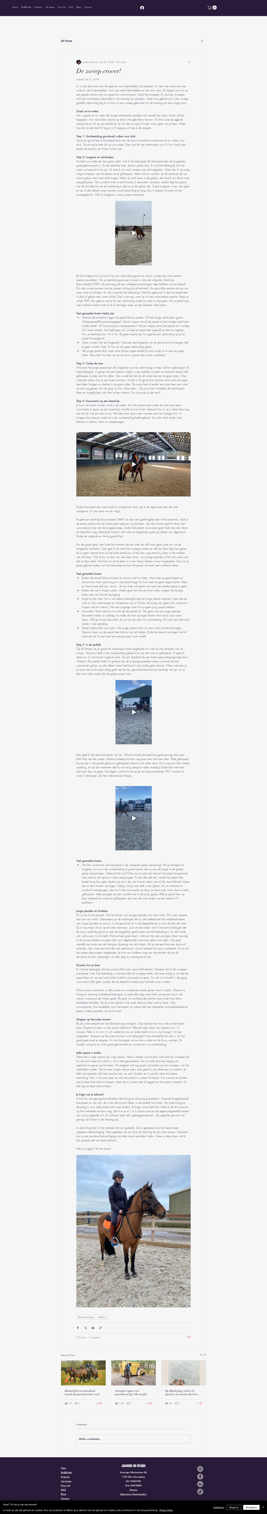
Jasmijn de (129, 1465)
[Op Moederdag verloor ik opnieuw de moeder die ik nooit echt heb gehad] (183, 1372)
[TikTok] (200, 1492)
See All (203, 1354)
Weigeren (234, 1507)
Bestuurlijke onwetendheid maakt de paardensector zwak (82, 1392)
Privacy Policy (166, 1510)
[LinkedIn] (200, 1484)
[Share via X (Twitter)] (85, 1327)
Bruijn (141, 1465)
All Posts (66, 41)
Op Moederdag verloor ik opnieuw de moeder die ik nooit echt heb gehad (183, 1392)
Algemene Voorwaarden (133, 1494)
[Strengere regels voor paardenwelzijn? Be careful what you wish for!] (133, 1372)
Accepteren (251, 1507)
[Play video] (133, 233)
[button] (212, 7)
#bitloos (102, 1317)
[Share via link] (100, 1327)
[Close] (263, 1507)
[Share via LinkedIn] (92, 1327)
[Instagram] (200, 1469)
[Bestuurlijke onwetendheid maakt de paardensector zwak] (83, 1372)
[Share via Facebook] (77, 1327)
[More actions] (189, 62)
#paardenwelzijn (86, 1317)
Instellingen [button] (218, 1507)
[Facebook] (200, 1477)
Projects (65, 1476)
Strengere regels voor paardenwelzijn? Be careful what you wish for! (131, 1392)
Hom (63, 1468)
